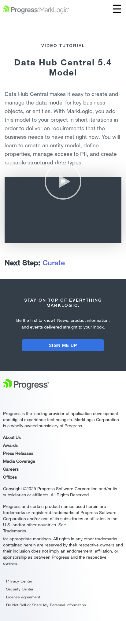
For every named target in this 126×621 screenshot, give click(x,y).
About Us (12, 437)
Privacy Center (19, 581)
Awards (10, 445)
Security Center (19, 588)
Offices (10, 477)
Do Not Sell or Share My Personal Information (46, 604)
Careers (11, 469)
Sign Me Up (63, 345)
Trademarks (14, 530)
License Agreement (23, 596)
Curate (54, 262)
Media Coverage (19, 461)
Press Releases (18, 453)
